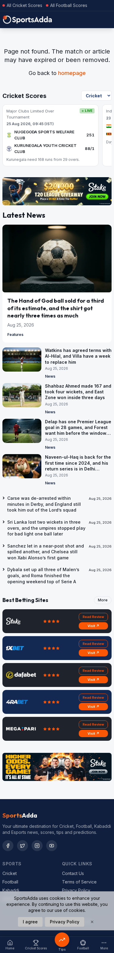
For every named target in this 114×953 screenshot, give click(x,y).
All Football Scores (68, 5)
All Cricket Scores (24, 5)
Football (10, 881)
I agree (30, 921)
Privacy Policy (76, 890)
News (50, 376)
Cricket (9, 873)
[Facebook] (7, 845)
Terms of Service (79, 881)
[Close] (92, 922)
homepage (72, 73)
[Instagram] (37, 845)
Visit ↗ (93, 626)
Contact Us (73, 873)
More (103, 600)
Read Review (93, 617)
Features (15, 334)
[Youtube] (51, 845)
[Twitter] (22, 845)
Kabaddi (10, 890)
